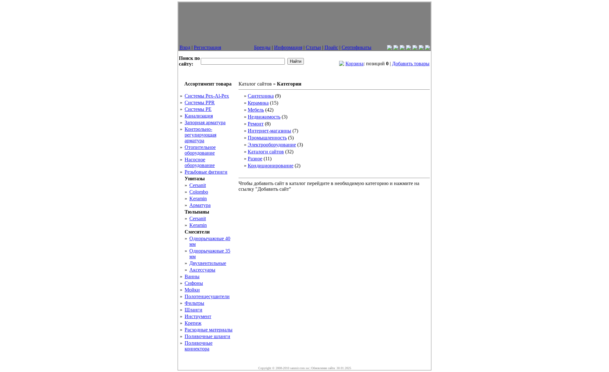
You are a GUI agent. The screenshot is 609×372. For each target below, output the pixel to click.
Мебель (256, 109)
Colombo (198, 192)
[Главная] (389, 48)
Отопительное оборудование (200, 150)
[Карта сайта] (427, 48)
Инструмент (198, 316)
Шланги (193, 309)
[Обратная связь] (408, 48)
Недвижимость (264, 116)
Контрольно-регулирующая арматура (200, 134)
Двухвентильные (207, 263)
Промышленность (267, 137)
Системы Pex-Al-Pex (207, 96)
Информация (288, 47)
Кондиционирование (270, 165)
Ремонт (256, 123)
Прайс (331, 47)
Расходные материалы (208, 329)
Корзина (354, 63)
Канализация (199, 116)
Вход (185, 47)
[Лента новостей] (402, 48)
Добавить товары (410, 63)
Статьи (313, 47)
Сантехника (261, 96)
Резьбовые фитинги (206, 172)
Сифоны (194, 283)
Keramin (198, 198)
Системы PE (198, 109)
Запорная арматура (205, 122)
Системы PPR (200, 102)
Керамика (258, 103)
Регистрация (207, 47)
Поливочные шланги (207, 336)
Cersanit (197, 185)
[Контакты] (395, 48)
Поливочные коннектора (199, 345)
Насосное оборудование (200, 162)
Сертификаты (356, 47)
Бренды (262, 47)
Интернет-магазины (269, 130)
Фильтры (194, 303)
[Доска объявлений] (421, 48)
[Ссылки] (414, 48)
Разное (255, 158)
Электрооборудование (272, 144)
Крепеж (193, 323)
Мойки (192, 289)
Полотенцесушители (207, 296)
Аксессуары (202, 270)
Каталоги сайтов (266, 151)
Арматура (200, 205)
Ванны (192, 276)
